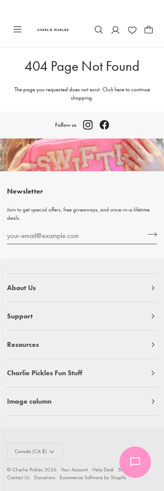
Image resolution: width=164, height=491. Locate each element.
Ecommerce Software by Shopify (92, 477)
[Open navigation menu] (17, 30)
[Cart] (149, 30)
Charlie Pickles (27, 470)
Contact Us (18, 477)
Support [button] (20, 316)
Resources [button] (23, 344)
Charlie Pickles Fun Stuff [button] (44, 373)
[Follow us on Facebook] (104, 125)
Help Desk (103, 470)
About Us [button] (21, 288)
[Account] (115, 30)
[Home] (53, 29)
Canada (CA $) (30, 451)
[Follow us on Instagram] (88, 125)
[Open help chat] (135, 462)
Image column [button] (29, 401)
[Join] (150, 235)
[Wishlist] (132, 30)
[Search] (99, 30)
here (119, 89)
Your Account (74, 470)
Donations (44, 477)
